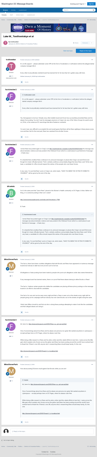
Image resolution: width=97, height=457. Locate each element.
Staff (11, 15)
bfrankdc (11, 186)
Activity (13, 10)
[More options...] (92, 60)
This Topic (86, 10)
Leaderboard (31, 15)
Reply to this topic (86, 51)
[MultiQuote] (21, 82)
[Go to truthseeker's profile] (5, 43)
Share (76, 43)
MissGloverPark (11, 259)
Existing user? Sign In (77, 4)
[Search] (93, 10)
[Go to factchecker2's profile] (11, 96)
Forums (4, 15)
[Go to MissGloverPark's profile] (11, 266)
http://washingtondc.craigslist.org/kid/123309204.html (65, 149)
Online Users (20, 15)
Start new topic (68, 51)
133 (12, 106)
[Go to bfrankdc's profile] (11, 193)
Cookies (52, 452)
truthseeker (15, 42)
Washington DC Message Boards (17, 4)
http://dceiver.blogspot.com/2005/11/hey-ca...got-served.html (47, 324)
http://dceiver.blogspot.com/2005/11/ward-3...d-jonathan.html (39, 351)
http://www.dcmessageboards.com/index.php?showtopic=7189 (40, 199)
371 (12, 76)
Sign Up (91, 4)
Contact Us (45, 452)
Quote (26, 82)
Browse (5, 10)
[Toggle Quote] (23, 95)
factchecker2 (11, 90)
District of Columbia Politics (29, 44)
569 (12, 203)
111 (12, 276)
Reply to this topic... (19, 431)
